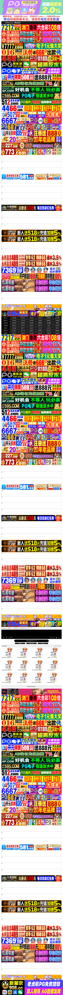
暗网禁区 (40, 330)
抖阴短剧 (49, 333)
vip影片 (20, 643)
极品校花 (40, 333)
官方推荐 (6, 325)
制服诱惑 (57, 330)
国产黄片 (14, 330)
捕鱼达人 (14, 325)
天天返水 (57, 325)
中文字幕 (23, 320)
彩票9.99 (40, 325)
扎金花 (48, 325)
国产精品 (14, 317)
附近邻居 (14, 323)
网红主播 (23, 317)
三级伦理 (14, 320)
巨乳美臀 (31, 320)
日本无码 (31, 317)
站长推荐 (6, 323)
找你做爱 (31, 323)
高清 (51, 637)
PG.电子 (43, 643)
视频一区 (6, 317)
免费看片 (6, 333)
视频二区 (6, 320)
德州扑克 (31, 325)
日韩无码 (57, 333)
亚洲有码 (40, 317)
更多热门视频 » (57, 646)
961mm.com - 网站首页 (12, 23)
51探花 (31, 328)
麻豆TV (22, 328)
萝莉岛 (57, 328)
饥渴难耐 (23, 323)
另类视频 (57, 320)
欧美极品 (49, 317)
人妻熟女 (40, 320)
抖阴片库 (6, 330)
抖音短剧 (14, 328)
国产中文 (14, 333)
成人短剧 (31, 333)
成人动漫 (57, 317)
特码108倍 (31, 643)
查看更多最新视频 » (31, 686)
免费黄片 (31, 330)
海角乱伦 (49, 330)
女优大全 (49, 328)
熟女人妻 (23, 330)
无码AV (5, 328)
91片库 (40, 328)
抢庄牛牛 (23, 325)
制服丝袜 (49, 320)
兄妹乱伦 (23, 333)
